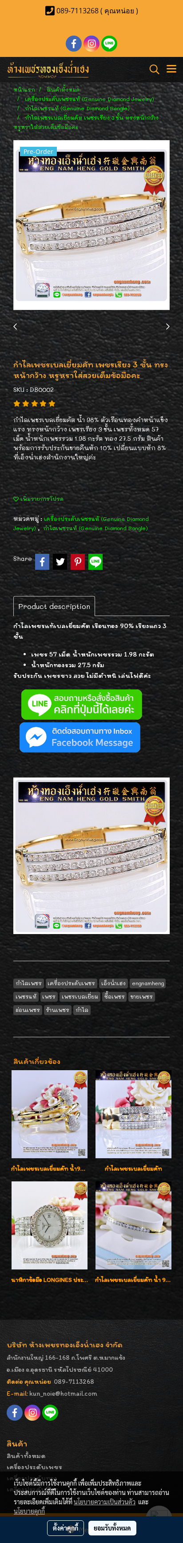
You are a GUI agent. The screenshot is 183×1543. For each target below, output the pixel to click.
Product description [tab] (54, 606)
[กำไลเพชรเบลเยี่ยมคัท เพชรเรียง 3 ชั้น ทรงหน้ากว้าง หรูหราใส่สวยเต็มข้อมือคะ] (91, 225)
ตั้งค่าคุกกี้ (65, 1528)
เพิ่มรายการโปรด (41, 498)
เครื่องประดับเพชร (34, 1466)
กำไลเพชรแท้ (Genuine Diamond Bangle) (95, 528)
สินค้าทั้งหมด (26, 1455)
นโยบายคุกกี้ (29, 1511)
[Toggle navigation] (171, 69)
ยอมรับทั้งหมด (112, 1528)
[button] (151, 69)
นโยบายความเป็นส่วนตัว (104, 1502)
